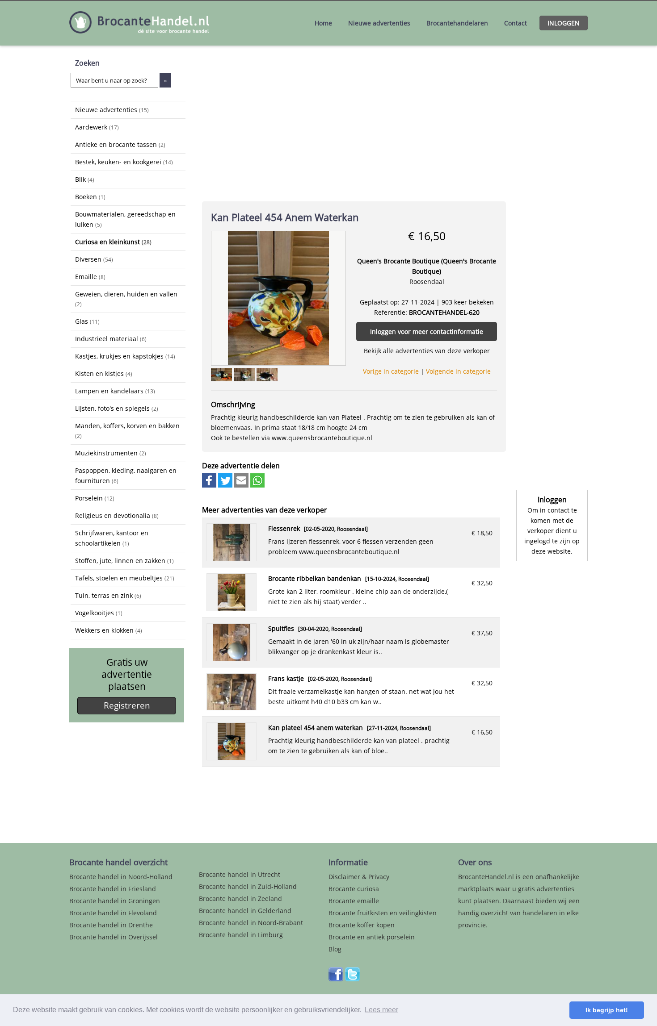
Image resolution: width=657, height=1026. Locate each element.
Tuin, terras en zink (108, 595)
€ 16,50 (482, 732)
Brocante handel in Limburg (241, 934)
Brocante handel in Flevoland (113, 913)
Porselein (94, 498)
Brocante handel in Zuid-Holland (248, 886)
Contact (515, 23)
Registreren (127, 705)
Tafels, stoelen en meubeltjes (124, 578)
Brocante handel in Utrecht (239, 874)
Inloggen (564, 23)
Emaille (90, 276)
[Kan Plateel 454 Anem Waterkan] (278, 297)
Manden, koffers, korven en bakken (127, 430)
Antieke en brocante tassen (120, 144)
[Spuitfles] (231, 658)
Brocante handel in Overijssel (113, 937)
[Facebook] (335, 979)
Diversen (94, 259)
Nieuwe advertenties (379, 23)
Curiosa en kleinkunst (113, 242)
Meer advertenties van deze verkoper (264, 510)
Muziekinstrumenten (110, 453)
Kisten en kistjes (103, 373)
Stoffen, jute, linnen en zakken (124, 560)
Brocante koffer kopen (361, 925)
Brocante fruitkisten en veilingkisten (382, 913)
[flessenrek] (231, 558)
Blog (334, 949)
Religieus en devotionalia (117, 515)
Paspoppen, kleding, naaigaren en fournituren (126, 475)
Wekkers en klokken (108, 630)
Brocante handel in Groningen (114, 901)
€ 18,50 (482, 533)
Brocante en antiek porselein (371, 937)
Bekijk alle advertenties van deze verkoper (427, 350)
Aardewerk (97, 127)
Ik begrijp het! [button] (606, 1009)
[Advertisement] (115, 776)
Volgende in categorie (458, 371)
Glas (87, 321)
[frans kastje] (231, 707)
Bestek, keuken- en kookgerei (124, 162)
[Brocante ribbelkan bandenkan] (232, 608)
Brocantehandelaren (457, 23)
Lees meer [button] (381, 1009)
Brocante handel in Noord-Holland (121, 876)
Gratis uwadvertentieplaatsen (126, 674)
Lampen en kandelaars (115, 391)
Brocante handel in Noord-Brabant (251, 922)
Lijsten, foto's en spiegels (116, 408)
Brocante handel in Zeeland (240, 898)
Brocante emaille (353, 901)
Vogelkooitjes (98, 613)
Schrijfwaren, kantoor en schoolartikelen (111, 538)
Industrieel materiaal (111, 338)
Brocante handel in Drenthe (111, 925)
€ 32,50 (482, 583)
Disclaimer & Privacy (358, 876)
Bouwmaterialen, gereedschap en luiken (125, 219)
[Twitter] (352, 979)
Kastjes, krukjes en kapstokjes (125, 356)
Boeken (90, 196)
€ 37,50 (482, 633)
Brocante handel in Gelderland (245, 910)
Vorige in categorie (391, 371)
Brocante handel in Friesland (112, 888)
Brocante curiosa (353, 888)
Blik (84, 179)
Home (323, 23)
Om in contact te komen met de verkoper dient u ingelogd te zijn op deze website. (552, 530)
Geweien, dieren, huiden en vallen (126, 299)
